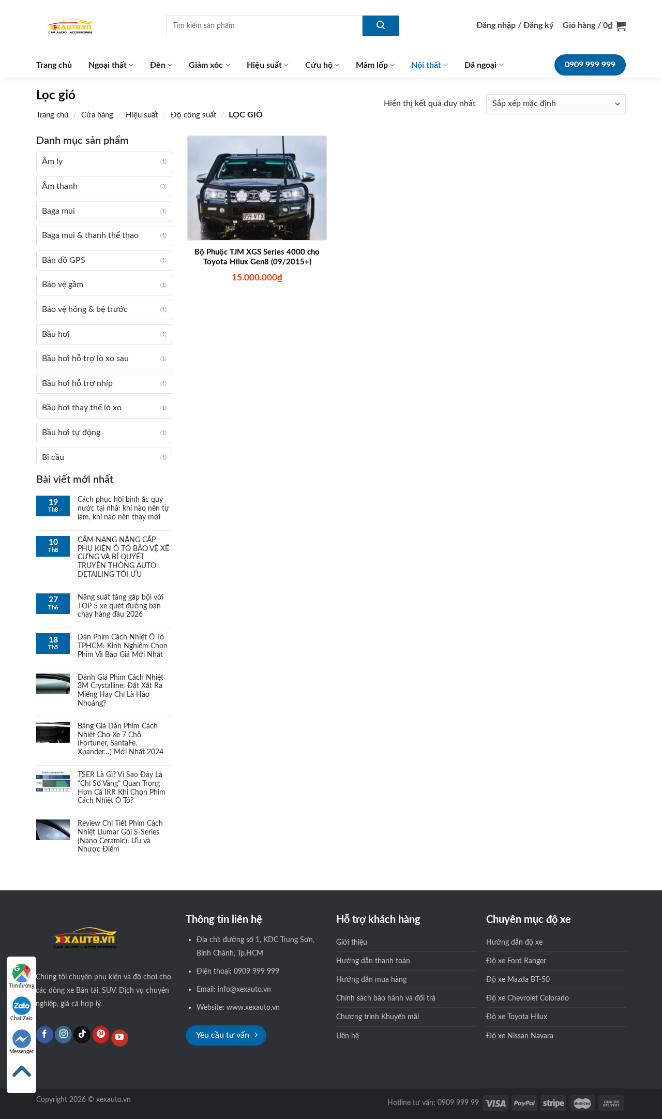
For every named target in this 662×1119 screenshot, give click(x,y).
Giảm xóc (206, 65)
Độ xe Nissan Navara (519, 1036)
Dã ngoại (480, 65)
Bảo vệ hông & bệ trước (85, 309)
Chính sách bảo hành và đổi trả (385, 998)
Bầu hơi (56, 334)
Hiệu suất (264, 65)
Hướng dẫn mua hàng (371, 979)
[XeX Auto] (93, 26)
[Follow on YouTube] (119, 1038)
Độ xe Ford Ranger (516, 961)
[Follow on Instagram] (63, 1034)
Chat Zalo (21, 1018)
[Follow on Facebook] (44, 1034)
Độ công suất (193, 115)
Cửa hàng (97, 115)
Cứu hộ (319, 65)
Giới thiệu (351, 942)
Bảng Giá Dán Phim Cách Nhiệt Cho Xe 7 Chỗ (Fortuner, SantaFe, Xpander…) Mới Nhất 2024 (120, 739)
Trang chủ (54, 65)
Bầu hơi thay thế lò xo (82, 408)
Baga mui (58, 211)
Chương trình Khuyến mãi (377, 1017)
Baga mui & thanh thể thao (90, 235)
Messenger (21, 1051)
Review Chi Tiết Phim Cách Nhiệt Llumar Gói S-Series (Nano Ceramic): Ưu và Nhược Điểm (120, 836)
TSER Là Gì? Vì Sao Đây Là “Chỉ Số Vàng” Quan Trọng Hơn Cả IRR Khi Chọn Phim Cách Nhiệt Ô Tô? (122, 787)
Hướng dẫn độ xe (514, 942)
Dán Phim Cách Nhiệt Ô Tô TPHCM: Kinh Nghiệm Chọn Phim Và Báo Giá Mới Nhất (123, 646)
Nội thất (426, 65)
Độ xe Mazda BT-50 (518, 979)
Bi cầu (53, 457)
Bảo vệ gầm (62, 284)
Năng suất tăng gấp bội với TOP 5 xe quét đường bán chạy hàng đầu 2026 (120, 606)
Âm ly (52, 161)
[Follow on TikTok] (82, 1034)
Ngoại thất (107, 65)
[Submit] (381, 26)
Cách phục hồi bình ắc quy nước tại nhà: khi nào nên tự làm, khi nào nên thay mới (123, 508)
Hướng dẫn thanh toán (373, 961)
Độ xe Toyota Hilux (516, 1017)
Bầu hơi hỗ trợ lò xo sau (85, 358)
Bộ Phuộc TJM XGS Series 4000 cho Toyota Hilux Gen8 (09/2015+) (257, 257)
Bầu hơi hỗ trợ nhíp (77, 383)
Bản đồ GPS (63, 260)
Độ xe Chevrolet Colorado (527, 998)
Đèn (158, 65)
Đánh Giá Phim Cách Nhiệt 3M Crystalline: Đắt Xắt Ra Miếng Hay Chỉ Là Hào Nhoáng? (120, 690)
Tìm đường (21, 986)
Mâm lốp (372, 65)
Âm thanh (60, 186)
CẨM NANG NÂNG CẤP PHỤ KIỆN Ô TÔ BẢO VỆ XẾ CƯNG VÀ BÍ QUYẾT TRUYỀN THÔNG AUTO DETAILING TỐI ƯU (123, 557)
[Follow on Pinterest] (101, 1034)
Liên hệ (347, 1036)
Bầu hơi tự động (71, 432)
